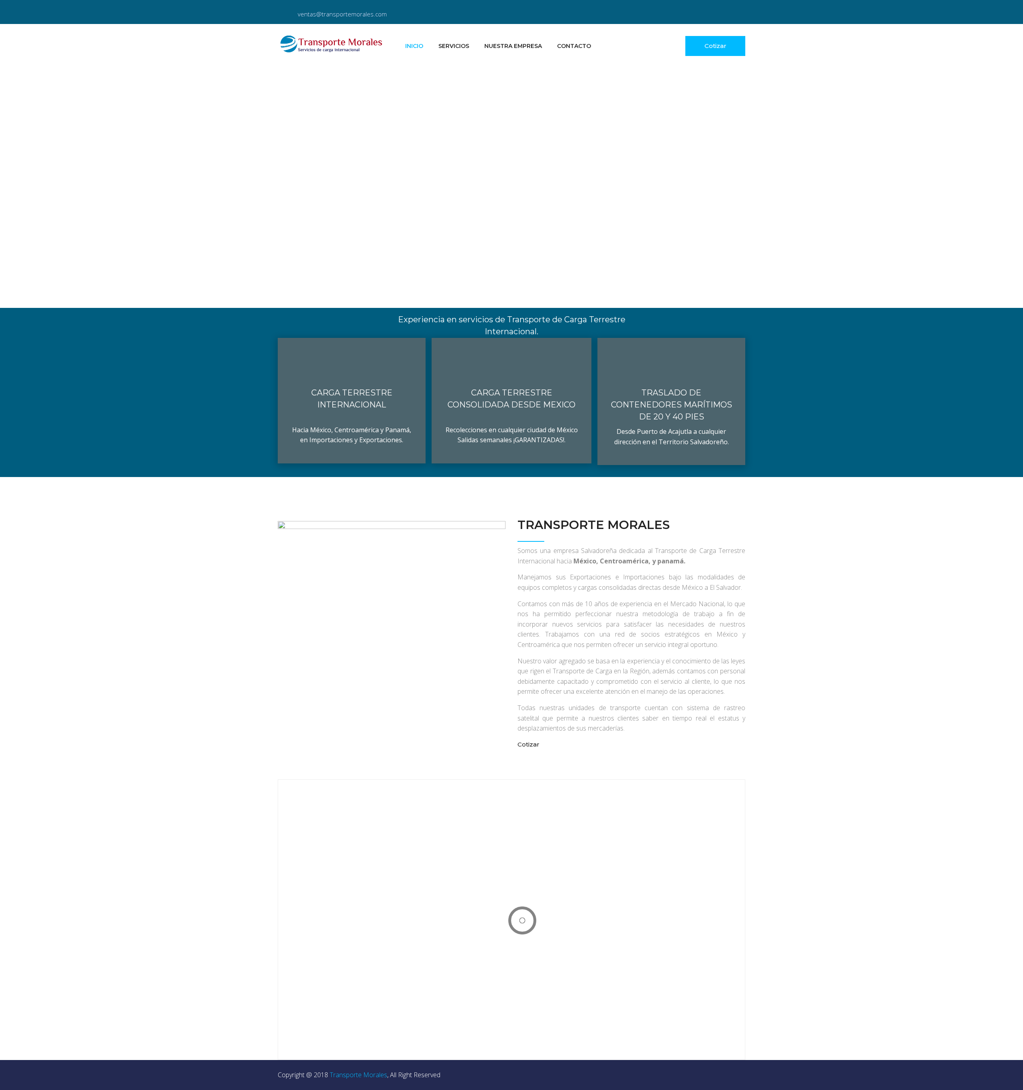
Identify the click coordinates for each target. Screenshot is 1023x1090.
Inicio (414, 46)
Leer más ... (351, 437)
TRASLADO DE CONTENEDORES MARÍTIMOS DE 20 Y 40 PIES (671, 404)
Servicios (453, 46)
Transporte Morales (358, 1074)
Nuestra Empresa (513, 46)
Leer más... (671, 439)
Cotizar (715, 46)
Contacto (574, 46)
